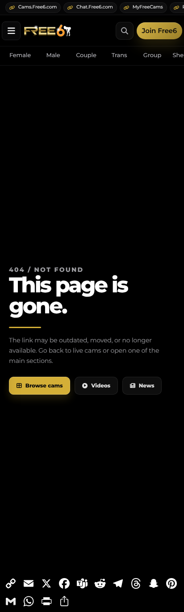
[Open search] (125, 31)
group (152, 55)
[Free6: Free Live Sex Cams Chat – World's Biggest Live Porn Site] (47, 30)
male (53, 55)
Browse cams (44, 386)
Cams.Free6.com (37, 7)
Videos (100, 386)
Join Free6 (159, 30)
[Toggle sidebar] (11, 30)
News (147, 386)
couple (86, 55)
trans (119, 55)
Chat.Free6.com (94, 7)
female (20, 55)
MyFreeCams (148, 7)
